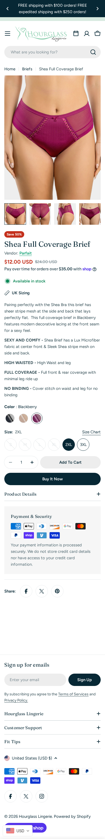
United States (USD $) (32, 758)
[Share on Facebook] (26, 591)
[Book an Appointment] (76, 33)
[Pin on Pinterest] (57, 591)
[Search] (93, 52)
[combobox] (52, 52)
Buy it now (52, 479)
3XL (83, 444)
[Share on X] (42, 591)
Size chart (91, 432)
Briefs (27, 69)
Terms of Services (73, 694)
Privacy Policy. (16, 700)
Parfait (25, 253)
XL (56, 446)
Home (9, 69)
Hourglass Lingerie (35, 816)
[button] (7, 8)
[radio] (10, 418)
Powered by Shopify (72, 816)
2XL (68, 444)
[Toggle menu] (7, 33)
